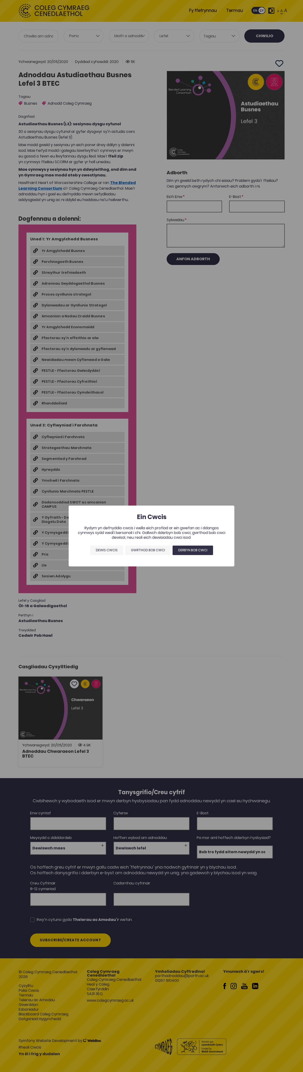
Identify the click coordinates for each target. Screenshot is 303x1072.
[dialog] (151, 536)
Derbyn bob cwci (192, 550)
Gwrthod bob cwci (148, 550)
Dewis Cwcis (107, 550)
